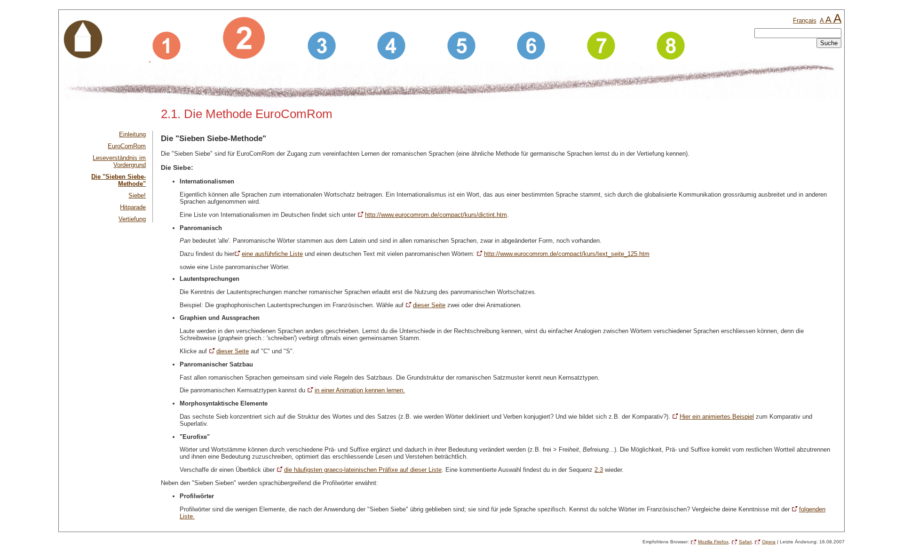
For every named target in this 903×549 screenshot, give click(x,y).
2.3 (598, 469)
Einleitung (132, 134)
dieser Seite (429, 305)
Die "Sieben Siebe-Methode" (118, 180)
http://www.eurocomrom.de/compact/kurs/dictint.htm (436, 214)
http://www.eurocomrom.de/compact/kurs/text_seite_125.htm (567, 253)
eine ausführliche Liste (272, 253)
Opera (769, 541)
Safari (745, 541)
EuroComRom (127, 146)
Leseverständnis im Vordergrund (119, 161)
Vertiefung (132, 219)
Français (804, 20)
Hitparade (133, 207)
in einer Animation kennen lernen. (360, 390)
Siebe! (137, 195)
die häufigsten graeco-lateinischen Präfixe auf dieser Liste (363, 469)
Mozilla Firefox (713, 541)
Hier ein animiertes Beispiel (717, 416)
